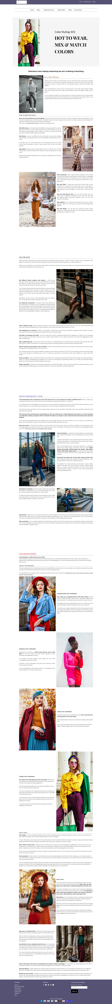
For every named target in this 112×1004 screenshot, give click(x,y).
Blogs (16, 995)
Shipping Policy (18, 991)
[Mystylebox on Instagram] (51, 985)
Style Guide (61, 10)
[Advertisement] (56, 241)
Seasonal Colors (49, 10)
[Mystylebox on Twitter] (43, 985)
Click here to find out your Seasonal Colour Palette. (38, 428)
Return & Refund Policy (19, 986)
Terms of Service (18, 989)
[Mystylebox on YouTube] (53, 985)
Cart (95, 1)
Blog (70, 10)
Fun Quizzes (78, 10)
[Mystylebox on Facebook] (46, 985)
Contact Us (17, 993)
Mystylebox (60, 998)
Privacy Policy (17, 988)
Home (32, 10)
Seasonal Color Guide (32, 123)
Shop (38, 10)
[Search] (17, 2)
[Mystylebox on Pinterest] (48, 985)
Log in (80, 1)
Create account (87, 1)
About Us (16, 984)
